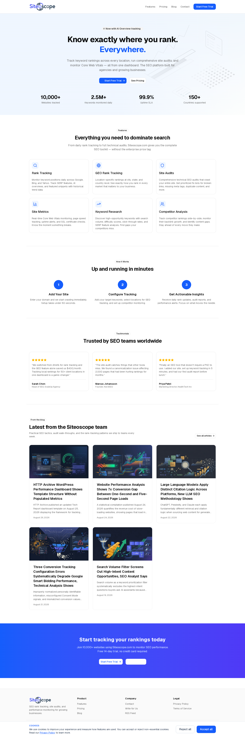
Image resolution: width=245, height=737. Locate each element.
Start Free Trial (204, 6)
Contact (185, 6)
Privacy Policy (47, 732)
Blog (173, 6)
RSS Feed (130, 713)
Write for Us (131, 708)
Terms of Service (182, 708)
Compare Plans (135, 661)
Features (150, 6)
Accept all (206, 729)
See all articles (204, 435)
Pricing (163, 6)
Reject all (185, 729)
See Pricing (137, 80)
